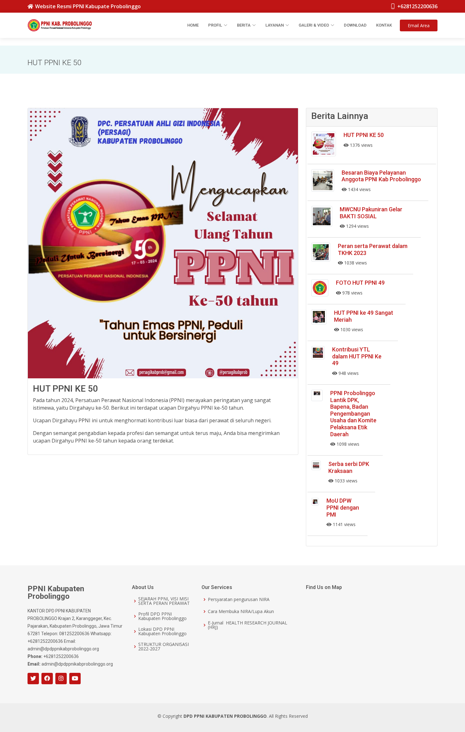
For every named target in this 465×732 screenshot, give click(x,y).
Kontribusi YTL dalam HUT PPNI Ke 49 (356, 356)
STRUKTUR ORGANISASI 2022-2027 (163, 646)
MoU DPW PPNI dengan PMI (342, 507)
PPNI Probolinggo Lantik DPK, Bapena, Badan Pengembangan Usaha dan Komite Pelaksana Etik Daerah (353, 413)
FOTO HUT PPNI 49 (360, 282)
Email (419, 25)
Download (355, 25)
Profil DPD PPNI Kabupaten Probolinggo (162, 616)
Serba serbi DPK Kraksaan (348, 467)
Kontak (384, 25)
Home (193, 25)
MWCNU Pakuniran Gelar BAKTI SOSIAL (371, 213)
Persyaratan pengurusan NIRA (239, 599)
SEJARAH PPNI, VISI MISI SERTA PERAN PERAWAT (164, 601)
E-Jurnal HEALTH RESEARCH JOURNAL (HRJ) (247, 625)
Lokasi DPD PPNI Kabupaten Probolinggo (162, 631)
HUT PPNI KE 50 (364, 135)
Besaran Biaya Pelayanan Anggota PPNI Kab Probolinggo (381, 176)
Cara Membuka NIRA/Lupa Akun (241, 611)
